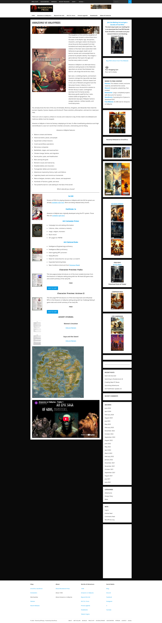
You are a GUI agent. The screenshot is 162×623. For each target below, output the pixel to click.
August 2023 (109, 418)
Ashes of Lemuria (105, 15)
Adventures (108, 493)
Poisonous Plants (74, 265)
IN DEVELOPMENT (117, 204)
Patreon (32, 601)
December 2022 (110, 431)
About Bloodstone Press (63, 588)
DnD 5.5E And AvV (110, 376)
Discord (107, 88)
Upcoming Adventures (112, 385)
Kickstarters (33, 593)
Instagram (109, 601)
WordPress (54, 620)
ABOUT (70, 620)
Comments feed (110, 516)
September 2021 (110, 472)
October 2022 (109, 434)
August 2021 (109, 476)
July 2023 (107, 421)
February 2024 (109, 415)
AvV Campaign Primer (71, 221)
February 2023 (109, 427)
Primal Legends (83, 15)
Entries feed (108, 513)
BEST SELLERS (77, 620)
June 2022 (108, 443)
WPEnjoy (42, 620)
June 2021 (108, 482)
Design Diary (109, 496)
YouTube (108, 610)
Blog (107, 588)
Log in (107, 510)
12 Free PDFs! (117, 265)
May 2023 (108, 424)
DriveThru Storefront (36, 588)
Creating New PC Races (112, 382)
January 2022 (109, 460)
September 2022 (110, 437)
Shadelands (93, 15)
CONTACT (124, 620)
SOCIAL (81, 1)
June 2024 (108, 408)
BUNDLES (84, 620)
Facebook (109, 597)
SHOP (73, 1)
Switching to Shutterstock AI (114, 379)
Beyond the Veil (59, 15)
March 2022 (108, 453)
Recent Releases (35, 605)
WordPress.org (109, 520)
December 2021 (110, 463)
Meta (106, 499)
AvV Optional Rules (71, 242)
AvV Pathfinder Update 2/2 (113, 389)
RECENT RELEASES (64, 1)
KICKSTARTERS (45, 1)
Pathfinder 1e (71, 209)
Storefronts (108, 97)
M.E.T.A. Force (71, 15)
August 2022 (109, 440)
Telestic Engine (85, 614)
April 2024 (108, 411)
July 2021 (107, 479)
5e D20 (70, 196)
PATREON (54, 1)
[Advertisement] (117, 551)
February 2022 (109, 456)
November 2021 (110, 466)
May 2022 (108, 447)
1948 (33, 15)
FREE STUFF (35, 1)
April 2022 (108, 450)
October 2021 (109, 469)
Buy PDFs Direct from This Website (117, 61)
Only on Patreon (71, 328)
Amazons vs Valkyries (44, 15)
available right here (58, 202)
